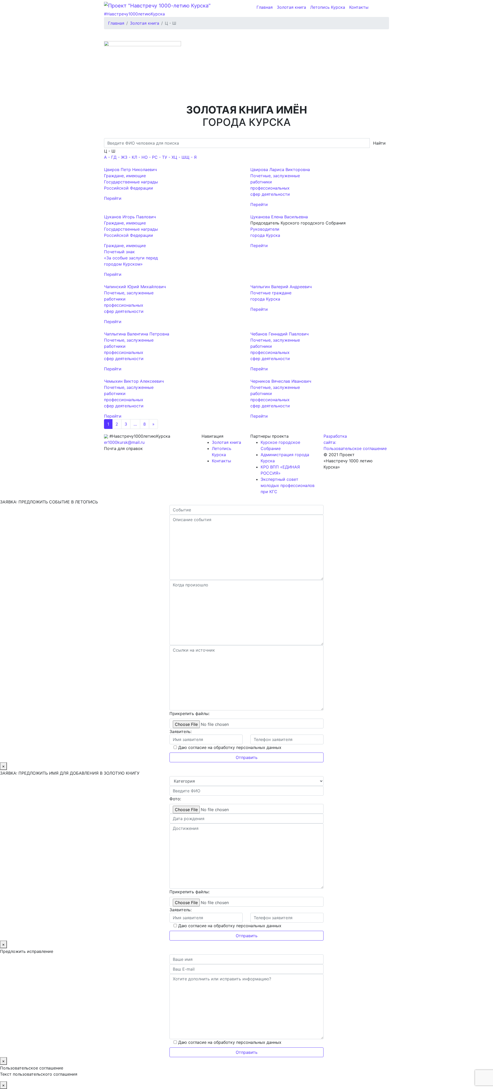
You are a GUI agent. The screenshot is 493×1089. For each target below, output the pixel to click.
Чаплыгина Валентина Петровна (136, 333)
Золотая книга (291, 7)
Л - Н (139, 157)
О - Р (150, 157)
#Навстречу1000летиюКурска (134, 13)
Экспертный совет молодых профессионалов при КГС (288, 485)
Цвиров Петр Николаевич (130, 169)
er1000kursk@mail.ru (124, 442)
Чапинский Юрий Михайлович (135, 286)
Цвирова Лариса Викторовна (280, 169)
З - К (129, 157)
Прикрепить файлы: (189, 713)
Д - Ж (119, 157)
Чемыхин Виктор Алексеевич (134, 381)
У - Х (169, 157)
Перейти (112, 198)
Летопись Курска (327, 7)
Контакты (358, 7)
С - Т (160, 157)
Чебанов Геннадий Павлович (279, 333)
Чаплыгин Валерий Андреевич (281, 286)
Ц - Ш (179, 157)
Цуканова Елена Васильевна (279, 216)
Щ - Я (191, 157)
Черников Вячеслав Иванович (280, 381)
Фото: (175, 798)
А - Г (108, 157)
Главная (265, 7)
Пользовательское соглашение (355, 448)
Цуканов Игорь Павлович (130, 216)
